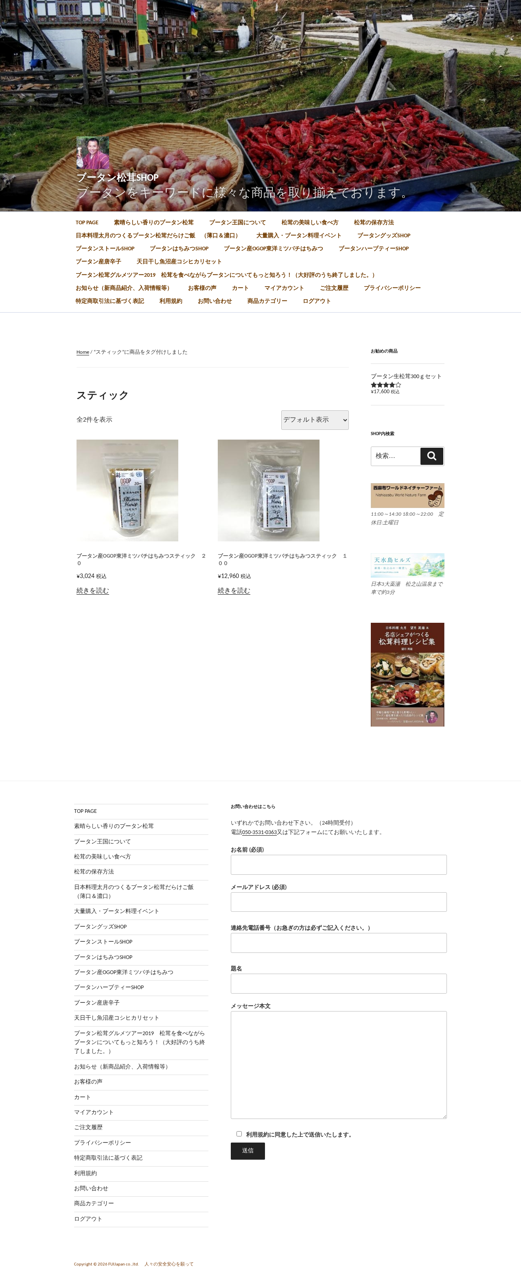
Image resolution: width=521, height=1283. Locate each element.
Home (83, 352)
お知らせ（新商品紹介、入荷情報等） (124, 288)
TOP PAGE (87, 223)
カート (240, 288)
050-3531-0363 (259, 833)
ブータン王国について (237, 223)
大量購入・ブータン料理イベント (299, 236)
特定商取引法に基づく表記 (110, 301)
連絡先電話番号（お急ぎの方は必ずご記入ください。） (302, 928)
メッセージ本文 (251, 1006)
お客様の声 (202, 288)
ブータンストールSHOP (105, 249)
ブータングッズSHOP (383, 236)
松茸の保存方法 (374, 223)
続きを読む (93, 591)
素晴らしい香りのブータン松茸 (154, 223)
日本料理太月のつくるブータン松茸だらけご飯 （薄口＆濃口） (158, 236)
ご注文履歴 (334, 288)
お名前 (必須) (247, 850)
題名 (236, 969)
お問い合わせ (215, 301)
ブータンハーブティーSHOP (374, 249)
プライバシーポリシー (392, 288)
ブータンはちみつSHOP (179, 249)
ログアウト (317, 301)
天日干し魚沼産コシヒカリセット (179, 262)
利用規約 (171, 301)
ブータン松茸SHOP (118, 178)
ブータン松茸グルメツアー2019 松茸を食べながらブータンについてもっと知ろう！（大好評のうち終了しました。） (227, 275)
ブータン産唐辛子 (98, 262)
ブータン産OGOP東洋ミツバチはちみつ (273, 249)
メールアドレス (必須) (259, 888)
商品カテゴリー (267, 301)
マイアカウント (284, 288)
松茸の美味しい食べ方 (310, 223)
